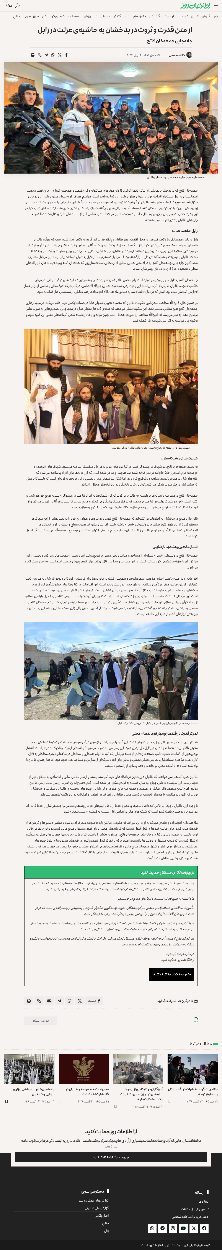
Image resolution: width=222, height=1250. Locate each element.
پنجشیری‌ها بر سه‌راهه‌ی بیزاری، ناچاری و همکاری (33, 1091)
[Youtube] (183, 1228)
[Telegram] (162, 1228)
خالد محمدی (177, 55)
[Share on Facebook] (66, 54)
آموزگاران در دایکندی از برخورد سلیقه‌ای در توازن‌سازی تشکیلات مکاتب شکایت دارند (141, 1094)
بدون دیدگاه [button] (39, 1020)
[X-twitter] (193, 1228)
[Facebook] (204, 1228)
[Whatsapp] (152, 1228)
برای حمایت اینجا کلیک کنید (172, 974)
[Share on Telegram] (46, 54)
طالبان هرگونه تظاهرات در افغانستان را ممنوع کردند (193, 1091)
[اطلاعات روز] (195, 6)
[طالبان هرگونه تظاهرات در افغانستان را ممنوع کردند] (193, 1069)
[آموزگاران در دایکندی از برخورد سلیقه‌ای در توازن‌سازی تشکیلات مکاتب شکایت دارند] (138, 1069)
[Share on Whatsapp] (53, 54)
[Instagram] (173, 1228)
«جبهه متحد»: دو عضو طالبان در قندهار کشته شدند (87, 1091)
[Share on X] (60, 54)
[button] (214, 6)
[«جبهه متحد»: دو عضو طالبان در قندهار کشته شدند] (84, 1069)
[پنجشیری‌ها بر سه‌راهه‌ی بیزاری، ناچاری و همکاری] (29, 1069)
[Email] (49, 1000)
